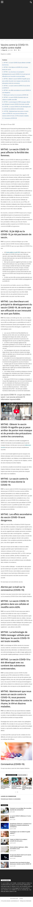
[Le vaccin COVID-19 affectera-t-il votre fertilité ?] (5, 818)
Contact (21, 898)
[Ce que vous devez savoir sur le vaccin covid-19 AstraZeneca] (5, 857)
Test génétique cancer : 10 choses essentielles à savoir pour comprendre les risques (16, 787)
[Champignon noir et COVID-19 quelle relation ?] (5, 834)
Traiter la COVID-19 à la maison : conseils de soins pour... (19, 840)
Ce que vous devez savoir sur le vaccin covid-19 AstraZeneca (20, 855)
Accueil (2, 40)
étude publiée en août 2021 (13, 252)
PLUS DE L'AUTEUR (22, 775)
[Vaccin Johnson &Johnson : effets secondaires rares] (5, 849)
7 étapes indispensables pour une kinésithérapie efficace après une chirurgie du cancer (27, 787)
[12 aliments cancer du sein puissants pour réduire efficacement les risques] (6, 781)
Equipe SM (4, 50)
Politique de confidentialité (25, 900)
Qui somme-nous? (14, 898)
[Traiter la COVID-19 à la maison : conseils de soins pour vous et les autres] (5, 842)
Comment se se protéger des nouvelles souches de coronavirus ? (20, 809)
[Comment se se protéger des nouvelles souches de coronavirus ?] (5, 811)
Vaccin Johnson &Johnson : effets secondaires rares (19, 847)
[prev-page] (15, 792)
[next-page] (17, 792)
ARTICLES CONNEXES (11, 775)
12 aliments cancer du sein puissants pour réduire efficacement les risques (5, 787)
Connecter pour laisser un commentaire (11, 799)
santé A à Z (7, 40)
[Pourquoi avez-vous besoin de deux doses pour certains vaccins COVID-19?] (5, 865)
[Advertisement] (16, 21)
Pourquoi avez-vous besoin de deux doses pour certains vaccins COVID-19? (20, 863)
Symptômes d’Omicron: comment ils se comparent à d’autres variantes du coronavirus (20, 825)
